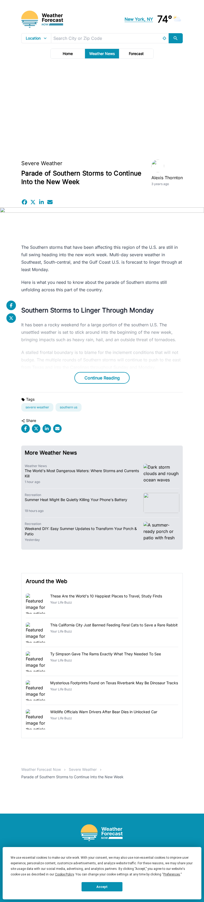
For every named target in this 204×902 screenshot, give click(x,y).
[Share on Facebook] (24, 202)
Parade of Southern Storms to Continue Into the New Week (72, 777)
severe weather (37, 407)
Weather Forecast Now (41, 769)
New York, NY (139, 19)
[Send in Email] (50, 202)
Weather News (102, 53)
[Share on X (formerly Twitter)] (33, 202)
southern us (68, 407)
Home (68, 53)
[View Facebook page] (11, 305)
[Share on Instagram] (41, 202)
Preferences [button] (171, 874)
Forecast (136, 53)
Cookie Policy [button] (64, 874)
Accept (102, 887)
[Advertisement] (102, 107)
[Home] (102, 832)
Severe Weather (41, 163)
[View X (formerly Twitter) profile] (11, 318)
